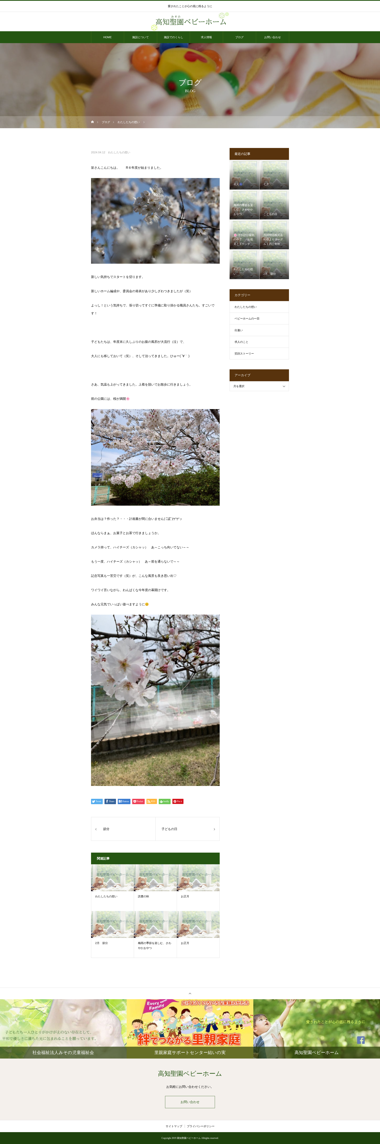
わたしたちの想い (119, 152)
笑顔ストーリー (244, 353)
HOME (107, 37)
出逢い (239, 330)
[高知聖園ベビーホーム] (190, 22)
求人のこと (241, 341)
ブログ (239, 37)
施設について (140, 37)
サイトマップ (174, 1126)
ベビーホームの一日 (247, 318)
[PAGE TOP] (190, 993)
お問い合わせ (272, 37)
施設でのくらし (173, 37)
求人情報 (206, 37)
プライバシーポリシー (201, 1126)
